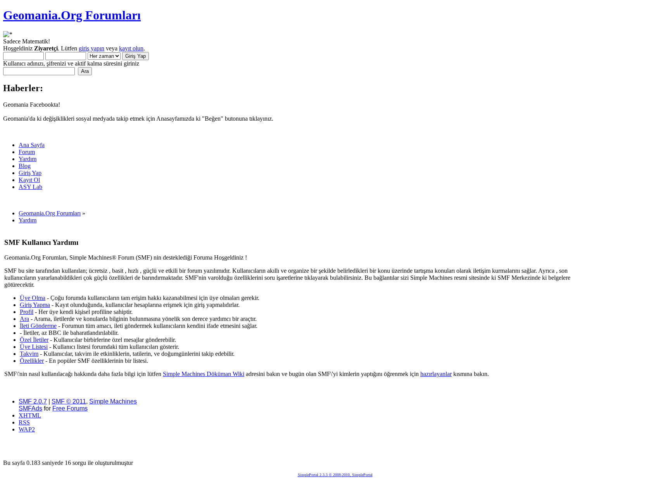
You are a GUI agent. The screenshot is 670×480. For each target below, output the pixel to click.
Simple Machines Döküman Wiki (203, 374)
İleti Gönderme (38, 325)
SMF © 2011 (69, 401)
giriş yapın (91, 48)
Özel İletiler (34, 339)
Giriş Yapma (35, 305)
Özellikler (32, 360)
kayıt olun (131, 48)
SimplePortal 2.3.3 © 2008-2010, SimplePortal (335, 475)
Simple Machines (113, 401)
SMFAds (30, 408)
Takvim (29, 353)
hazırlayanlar (436, 374)
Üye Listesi (34, 346)
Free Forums (70, 408)
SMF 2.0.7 (33, 401)
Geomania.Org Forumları (72, 15)
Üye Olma (32, 298)
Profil (26, 311)
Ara (24, 318)
